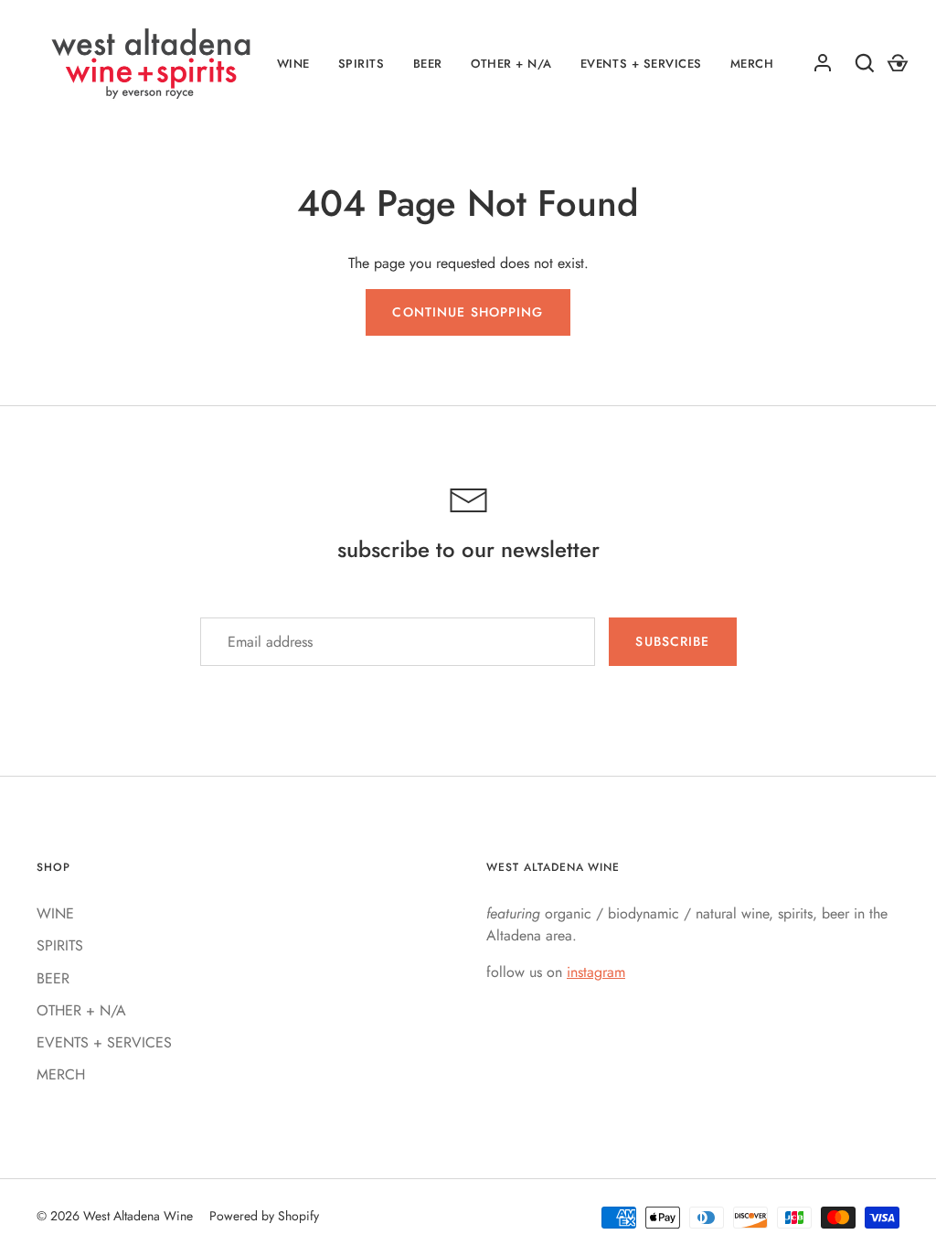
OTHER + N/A (511, 63)
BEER (427, 63)
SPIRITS (361, 63)
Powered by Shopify (264, 1216)
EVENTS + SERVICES (641, 63)
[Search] (865, 63)
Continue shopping (467, 312)
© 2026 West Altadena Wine (115, 1216)
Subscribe (672, 641)
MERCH (61, 1074)
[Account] (823, 63)
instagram (596, 971)
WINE (293, 63)
